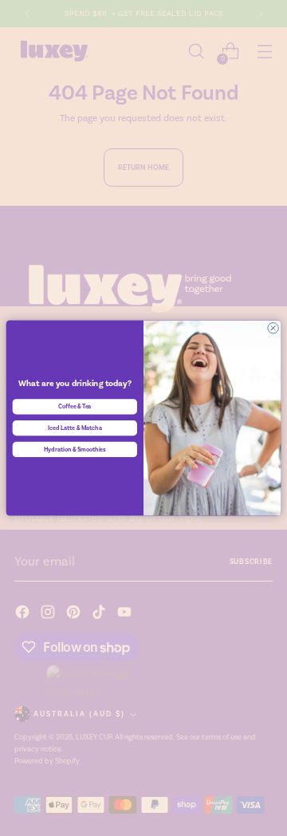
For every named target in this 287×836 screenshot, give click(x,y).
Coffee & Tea (75, 407)
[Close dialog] (273, 328)
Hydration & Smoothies (75, 449)
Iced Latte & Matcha (75, 428)
